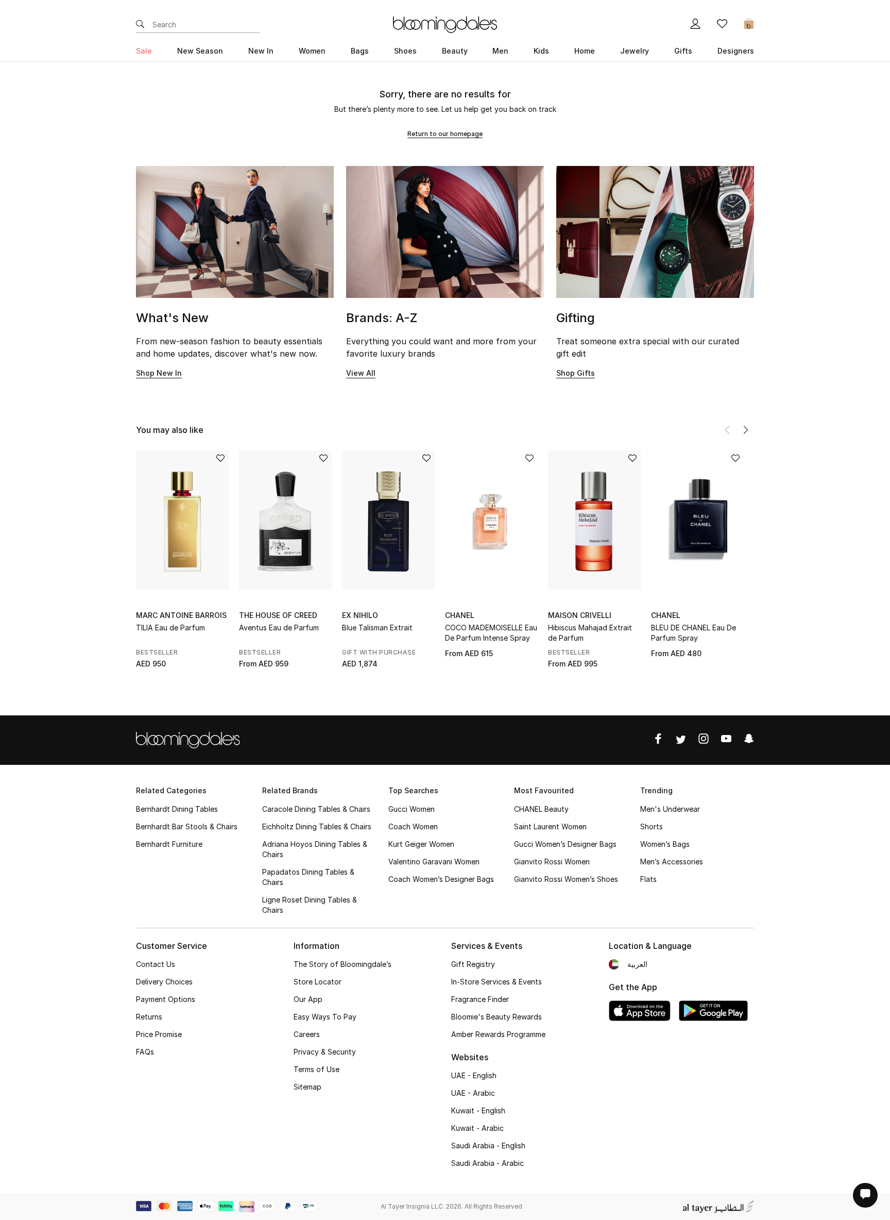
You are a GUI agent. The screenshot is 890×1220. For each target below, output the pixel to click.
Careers (307, 1034)
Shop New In (159, 373)
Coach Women (413, 826)
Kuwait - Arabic (477, 1128)
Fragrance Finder (480, 999)
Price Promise (159, 1034)
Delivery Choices (164, 981)
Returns (149, 1016)
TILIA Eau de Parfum (170, 627)
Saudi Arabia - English (488, 1145)
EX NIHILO (360, 615)
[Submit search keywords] (140, 25)
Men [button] (500, 50)
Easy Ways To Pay (325, 1016)
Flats (648, 879)
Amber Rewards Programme (498, 1034)
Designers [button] (735, 50)
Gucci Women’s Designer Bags (565, 844)
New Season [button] (200, 50)
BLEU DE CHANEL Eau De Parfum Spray (693, 632)
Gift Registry (473, 964)
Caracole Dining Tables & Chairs (316, 809)
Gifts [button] (683, 50)
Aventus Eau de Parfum (279, 627)
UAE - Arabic (473, 1093)
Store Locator (317, 981)
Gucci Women (411, 809)
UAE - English (474, 1075)
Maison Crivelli (579, 615)
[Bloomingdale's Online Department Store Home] (445, 24)
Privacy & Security (325, 1051)
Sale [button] (144, 50)
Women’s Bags (665, 844)
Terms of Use (316, 1069)
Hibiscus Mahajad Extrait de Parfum (590, 632)
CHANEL (459, 615)
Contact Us (155, 964)
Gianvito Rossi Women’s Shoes (566, 879)
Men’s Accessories (671, 861)
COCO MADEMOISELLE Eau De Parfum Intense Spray (491, 632)
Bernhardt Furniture (169, 844)
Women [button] (312, 50)
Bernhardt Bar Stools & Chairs (186, 826)
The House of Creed (278, 615)
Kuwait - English (478, 1110)
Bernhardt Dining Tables (177, 809)
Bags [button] (360, 50)
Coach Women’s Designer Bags (441, 879)
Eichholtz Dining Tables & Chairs (316, 826)
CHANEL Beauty (541, 809)
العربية (637, 964)
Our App (308, 999)
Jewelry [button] (634, 50)
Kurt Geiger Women (421, 844)
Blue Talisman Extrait (377, 627)
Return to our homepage (445, 134)
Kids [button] (541, 50)
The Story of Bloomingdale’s (342, 964)
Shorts (651, 826)
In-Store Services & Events (496, 981)
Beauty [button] (455, 50)
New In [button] (260, 50)
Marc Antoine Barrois (181, 615)
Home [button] (584, 50)
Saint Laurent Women (550, 826)
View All (360, 373)
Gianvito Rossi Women (552, 861)
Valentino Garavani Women (434, 861)
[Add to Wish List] (220, 459)
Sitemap (307, 1086)
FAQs (145, 1051)
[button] (746, 430)
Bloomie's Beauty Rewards (496, 1016)
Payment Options (165, 999)
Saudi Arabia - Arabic (487, 1163)
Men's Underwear (670, 809)
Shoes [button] (405, 50)
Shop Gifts (575, 373)
